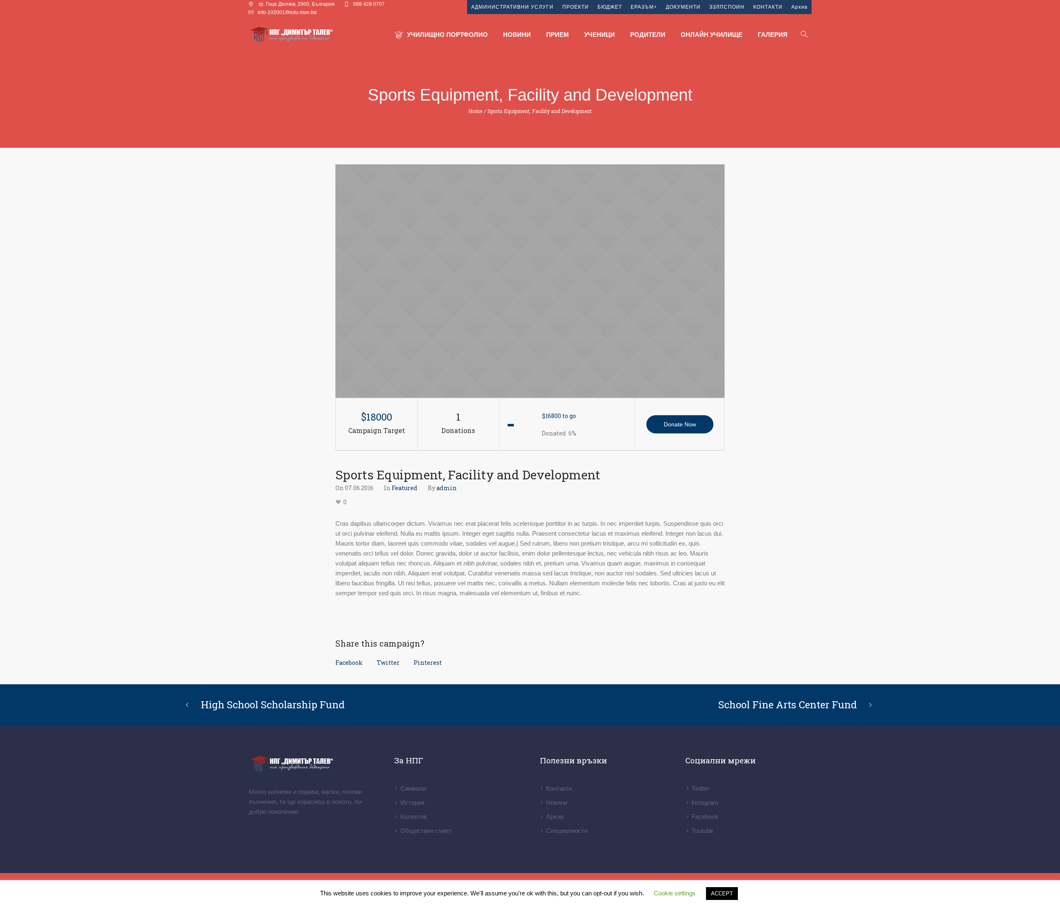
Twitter (388, 662)
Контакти (559, 788)
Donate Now (680, 424)
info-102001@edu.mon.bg (287, 12)
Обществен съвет (426, 830)
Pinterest (428, 662)
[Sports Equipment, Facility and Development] (530, 281)
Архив (555, 816)
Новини (556, 802)
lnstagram (704, 802)
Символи (413, 788)
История (412, 802)
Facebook (349, 662)
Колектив (413, 816)
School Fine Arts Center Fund (787, 704)
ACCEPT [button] (722, 893)
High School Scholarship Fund (272, 704)
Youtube (702, 830)
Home (475, 111)
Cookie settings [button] (675, 893)
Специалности (567, 830)
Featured (404, 488)
